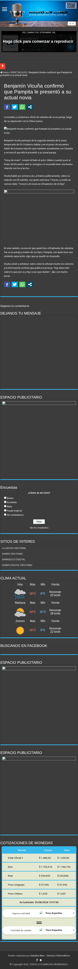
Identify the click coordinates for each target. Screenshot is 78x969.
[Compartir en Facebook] (7, 107)
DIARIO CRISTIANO (12, 553)
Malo (9, 506)
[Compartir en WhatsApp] (22, 107)
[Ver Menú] (4, 10)
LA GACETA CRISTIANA (14, 548)
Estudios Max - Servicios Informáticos (50, 955)
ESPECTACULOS (19, 72)
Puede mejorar (14, 510)
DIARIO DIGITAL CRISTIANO (17, 565)
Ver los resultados (39, 527)
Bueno (10, 498)
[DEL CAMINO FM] (39, 14)
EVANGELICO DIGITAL (13, 559)
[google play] (40, 960)
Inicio (6, 72)
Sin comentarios (15, 515)
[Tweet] (15, 107)
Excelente (12, 502)
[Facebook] (37, 960)
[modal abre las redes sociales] (30, 107)
